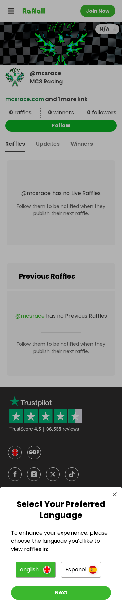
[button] (36, 570)
